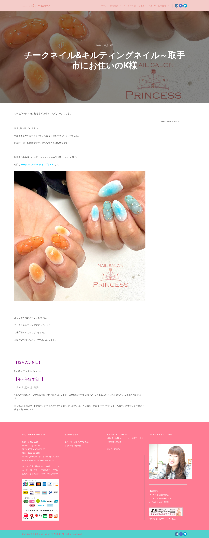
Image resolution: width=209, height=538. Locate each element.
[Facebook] (181, 6)
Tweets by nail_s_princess (170, 121)
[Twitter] (185, 6)
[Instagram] (176, 6)
